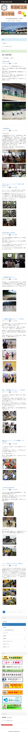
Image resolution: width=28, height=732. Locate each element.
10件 (12, 58)
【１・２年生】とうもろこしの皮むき (12, 563)
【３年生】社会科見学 (8, 487)
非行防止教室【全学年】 (9, 233)
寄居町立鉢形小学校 (6, 2)
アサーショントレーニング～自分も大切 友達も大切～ (13, 184)
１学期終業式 (5, 128)
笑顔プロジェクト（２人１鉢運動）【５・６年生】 (13, 441)
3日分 (4, 43)
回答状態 (4, 717)
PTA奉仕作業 (5, 61)
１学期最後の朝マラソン (9, 277)
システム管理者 (14, 63)
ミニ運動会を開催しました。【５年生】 (13, 319)
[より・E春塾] (12, 662)
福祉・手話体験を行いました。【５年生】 (13, 390)
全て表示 (9, 717)
